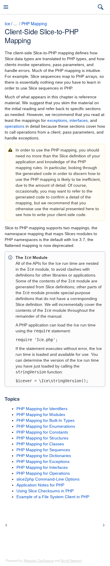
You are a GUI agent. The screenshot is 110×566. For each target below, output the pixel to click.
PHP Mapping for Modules (40, 414)
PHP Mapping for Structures (42, 438)
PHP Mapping (34, 23)
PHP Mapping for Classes (40, 444)
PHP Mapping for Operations (43, 473)
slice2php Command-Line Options (47, 479)
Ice (7, 23)
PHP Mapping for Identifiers (41, 408)
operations (14, 126)
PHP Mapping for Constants (42, 432)
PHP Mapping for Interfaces (42, 467)
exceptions (57, 120)
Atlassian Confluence (38, 560)
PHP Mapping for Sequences (43, 449)
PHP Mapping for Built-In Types (45, 420)
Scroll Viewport (71, 560)
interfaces (79, 120)
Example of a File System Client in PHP (52, 496)
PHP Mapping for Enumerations (45, 426)
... (15, 23)
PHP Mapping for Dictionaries (43, 455)
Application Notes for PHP (40, 485)
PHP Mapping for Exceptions (43, 461)
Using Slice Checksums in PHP (45, 490)
